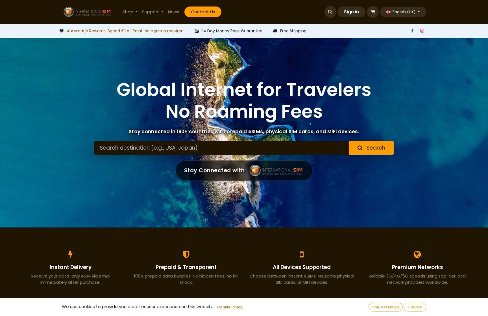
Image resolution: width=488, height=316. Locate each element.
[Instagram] (422, 31)
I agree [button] (415, 307)
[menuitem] (130, 12)
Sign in (351, 12)
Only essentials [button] (386, 307)
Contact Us (203, 12)
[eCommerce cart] (373, 12)
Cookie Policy (229, 307)
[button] (330, 12)
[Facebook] (412, 31)
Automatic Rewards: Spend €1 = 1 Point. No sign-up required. (125, 31)
